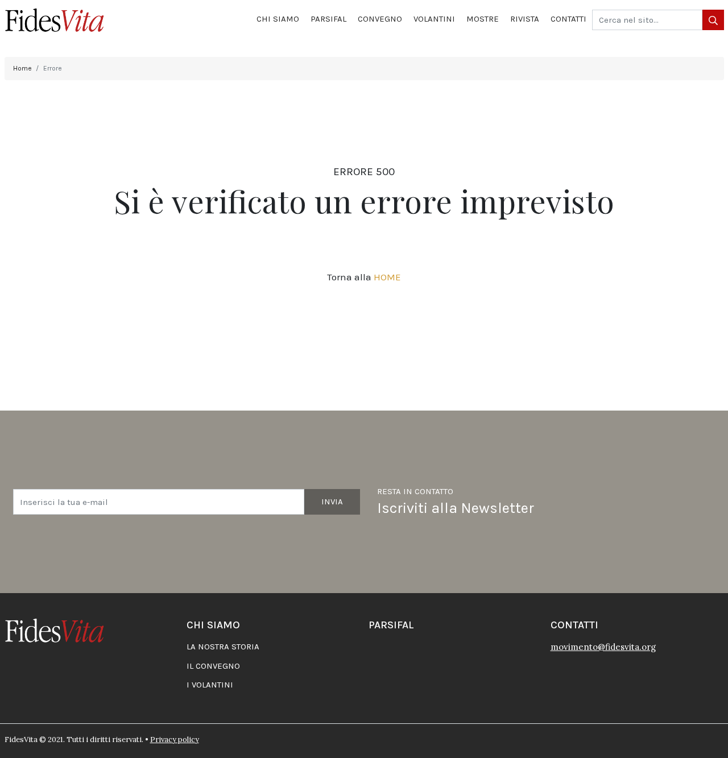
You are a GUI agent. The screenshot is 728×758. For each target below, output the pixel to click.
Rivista (524, 19)
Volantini (434, 19)
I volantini (210, 685)
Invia (332, 501)
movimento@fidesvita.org (603, 646)
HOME (387, 277)
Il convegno (213, 666)
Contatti (568, 19)
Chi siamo (278, 19)
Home (22, 68)
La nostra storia (223, 646)
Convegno (380, 19)
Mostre (482, 19)
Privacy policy (174, 739)
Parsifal (328, 19)
